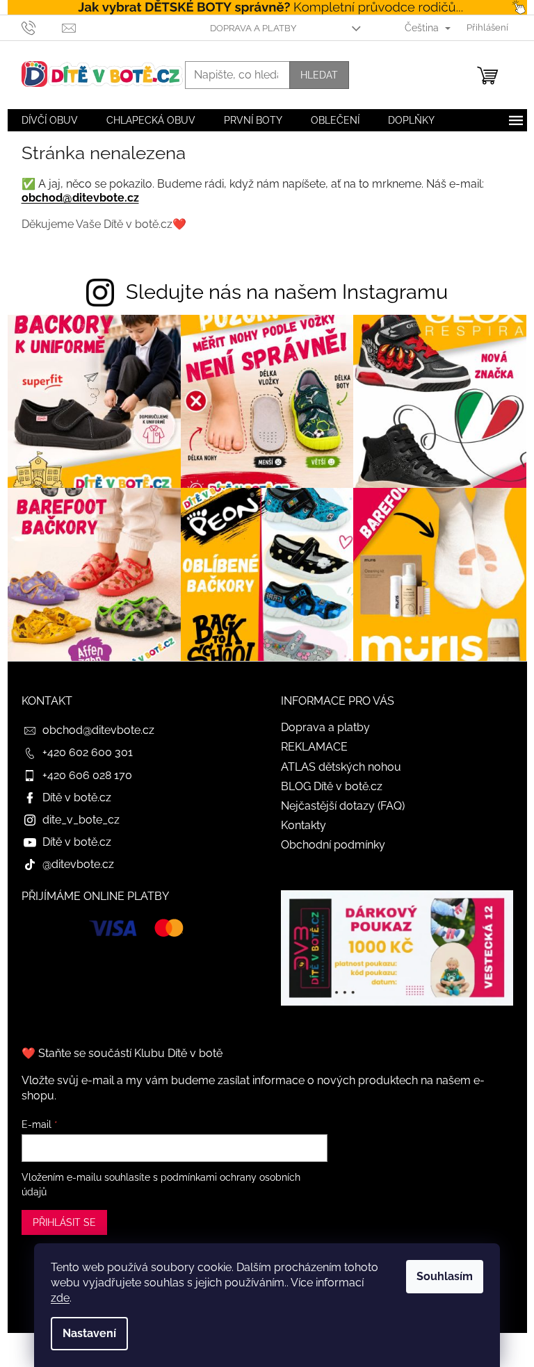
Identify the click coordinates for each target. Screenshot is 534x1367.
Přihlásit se (64, 1222)
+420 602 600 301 (87, 752)
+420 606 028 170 (87, 775)
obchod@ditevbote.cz (80, 197)
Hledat (319, 75)
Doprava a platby (253, 28)
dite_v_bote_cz (81, 819)
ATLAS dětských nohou (341, 766)
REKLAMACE (314, 746)
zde (60, 1297)
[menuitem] (50, 120)
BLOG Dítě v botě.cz (331, 786)
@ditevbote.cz (78, 864)
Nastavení (89, 1333)
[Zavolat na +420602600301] (42, 27)
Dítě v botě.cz (76, 797)
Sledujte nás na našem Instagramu (287, 292)
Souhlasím (444, 1276)
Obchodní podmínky (333, 844)
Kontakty (303, 825)
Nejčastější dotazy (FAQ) (343, 805)
